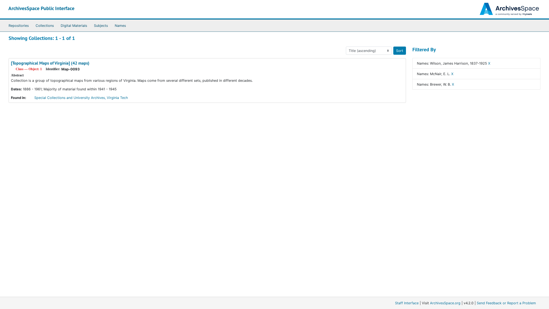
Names (120, 25)
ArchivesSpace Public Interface (41, 8)
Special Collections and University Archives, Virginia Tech (81, 97)
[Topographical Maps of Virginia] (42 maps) (50, 63)
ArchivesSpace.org (445, 303)
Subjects (101, 25)
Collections (45, 25)
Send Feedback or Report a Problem (506, 303)
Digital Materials (74, 25)
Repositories (19, 25)
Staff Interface (407, 303)
